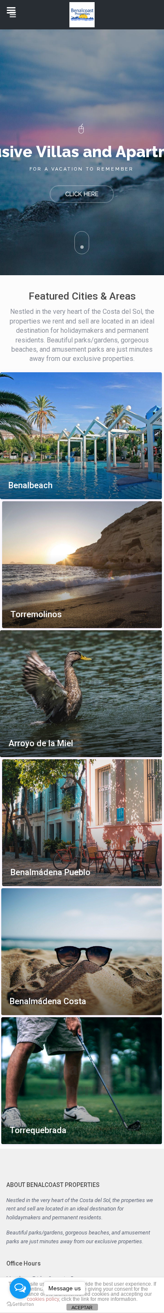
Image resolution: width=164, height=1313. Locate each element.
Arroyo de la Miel (40, 743)
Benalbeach (30, 485)
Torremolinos (36, 614)
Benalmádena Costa (48, 1001)
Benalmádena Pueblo (50, 872)
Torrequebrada (38, 1130)
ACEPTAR (82, 1307)
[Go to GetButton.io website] (20, 1304)
